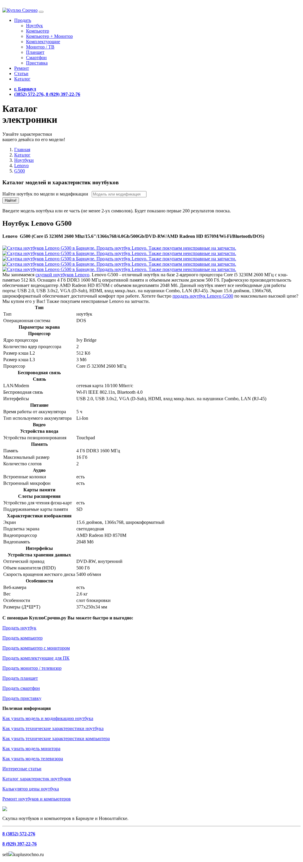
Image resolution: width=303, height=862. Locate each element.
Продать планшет (20, 678)
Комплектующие (43, 41)
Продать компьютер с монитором (36, 647)
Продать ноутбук (19, 627)
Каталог (22, 78)
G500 (19, 170)
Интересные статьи (21, 768)
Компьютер (37, 30)
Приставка (37, 62)
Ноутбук (34, 25)
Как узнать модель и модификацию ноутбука (47, 718)
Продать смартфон (21, 688)
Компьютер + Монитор (49, 36)
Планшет (35, 52)
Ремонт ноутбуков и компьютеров (36, 798)
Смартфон (36, 57)
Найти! (11, 200)
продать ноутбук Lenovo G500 (203, 295)
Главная (22, 149)
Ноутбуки (24, 160)
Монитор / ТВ (40, 46)
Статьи (21, 73)
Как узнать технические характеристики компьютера (56, 738)
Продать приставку (21, 698)
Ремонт (21, 68)
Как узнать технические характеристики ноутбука (53, 728)
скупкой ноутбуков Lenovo (62, 274)
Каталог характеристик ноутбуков (36, 778)
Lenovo (21, 165)
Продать (22, 20)
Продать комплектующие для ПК (36, 658)
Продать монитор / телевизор (32, 668)
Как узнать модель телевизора (32, 758)
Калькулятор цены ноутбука (30, 788)
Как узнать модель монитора (31, 748)
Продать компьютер (22, 637)
